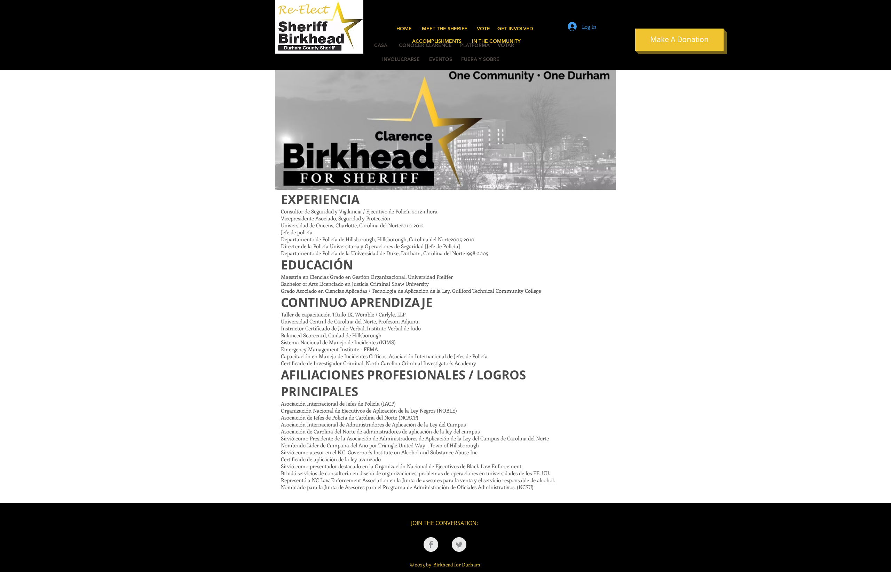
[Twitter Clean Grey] (459, 544)
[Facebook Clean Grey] (431, 544)
